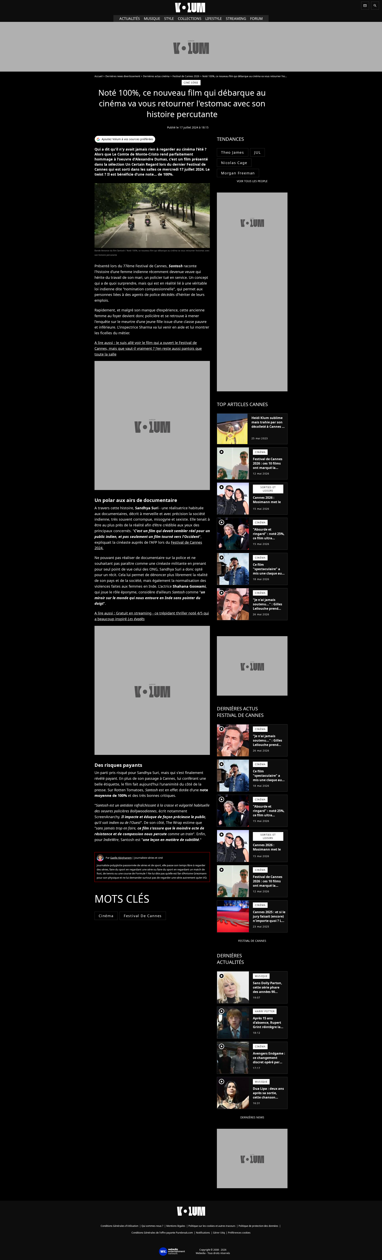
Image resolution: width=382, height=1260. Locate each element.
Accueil (98, 76)
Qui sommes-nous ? (152, 1226)
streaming (236, 18)
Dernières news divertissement (122, 76)
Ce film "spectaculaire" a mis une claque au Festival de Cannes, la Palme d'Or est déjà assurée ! (268, 575)
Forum (256, 18)
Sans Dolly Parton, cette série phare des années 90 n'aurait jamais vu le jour (267, 992)
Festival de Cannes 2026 (185, 76)
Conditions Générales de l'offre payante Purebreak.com (162, 1232)
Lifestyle (213, 18)
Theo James (232, 152)
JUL (257, 152)
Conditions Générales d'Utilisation (119, 1226)
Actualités (129, 18)
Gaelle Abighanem (121, 857)
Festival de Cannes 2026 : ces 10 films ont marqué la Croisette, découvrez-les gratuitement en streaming (267, 472)
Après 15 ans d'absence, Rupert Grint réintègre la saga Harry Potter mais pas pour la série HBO (267, 1029)
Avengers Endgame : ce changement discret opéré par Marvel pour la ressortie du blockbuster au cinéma (269, 1066)
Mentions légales (175, 1226)
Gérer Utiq (219, 1232)
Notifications (203, 1232)
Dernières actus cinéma (156, 76)
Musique (152, 18)
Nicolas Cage (234, 162)
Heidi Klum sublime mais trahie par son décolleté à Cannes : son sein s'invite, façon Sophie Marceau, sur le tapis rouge (268, 431)
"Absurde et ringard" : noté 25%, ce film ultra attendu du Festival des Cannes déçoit (269, 538)
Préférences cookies (239, 1232)
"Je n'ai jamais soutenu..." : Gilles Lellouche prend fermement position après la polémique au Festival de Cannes (269, 613)
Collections (189, 18)
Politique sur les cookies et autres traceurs (211, 1226)
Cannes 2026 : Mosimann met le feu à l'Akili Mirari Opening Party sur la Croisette (267, 506)
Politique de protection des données (258, 1226)
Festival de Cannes (143, 915)
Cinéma (106, 915)
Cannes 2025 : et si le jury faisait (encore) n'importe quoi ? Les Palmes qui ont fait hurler (269, 921)
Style (169, 18)
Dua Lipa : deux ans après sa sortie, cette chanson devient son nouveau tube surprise (268, 1099)
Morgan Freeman (238, 173)
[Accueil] (191, 7)
